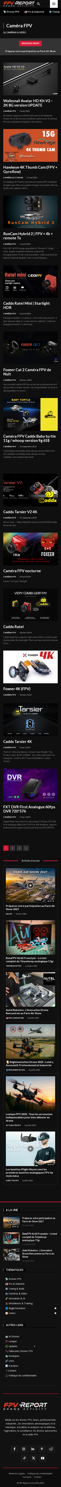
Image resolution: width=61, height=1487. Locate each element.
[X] (33, 1458)
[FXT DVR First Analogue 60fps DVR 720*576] (30, 785)
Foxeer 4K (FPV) (16, 688)
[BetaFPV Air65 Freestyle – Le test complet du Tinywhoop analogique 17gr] (30, 937)
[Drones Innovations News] (19, 4)
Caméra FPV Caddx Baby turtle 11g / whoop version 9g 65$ (29, 438)
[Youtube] (42, 1458)
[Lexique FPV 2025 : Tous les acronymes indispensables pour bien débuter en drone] (30, 1093)
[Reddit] (51, 1449)
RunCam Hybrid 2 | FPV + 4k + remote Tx (28, 235)
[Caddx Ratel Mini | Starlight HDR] (30, 281)
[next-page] (26, 848)
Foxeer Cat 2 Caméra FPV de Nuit (27, 371)
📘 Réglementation (15, 1070)
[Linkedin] (32, 1449)
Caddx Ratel (13, 626)
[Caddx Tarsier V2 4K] (30, 490)
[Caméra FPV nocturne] (30, 549)
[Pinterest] (42, 1449)
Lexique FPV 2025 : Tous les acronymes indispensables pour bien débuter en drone (29, 1117)
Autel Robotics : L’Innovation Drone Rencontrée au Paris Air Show (27, 1011)
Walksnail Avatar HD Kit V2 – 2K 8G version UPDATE (28, 102)
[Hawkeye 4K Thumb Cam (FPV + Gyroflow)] (30, 145)
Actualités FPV (13, 1125)
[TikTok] (24, 1458)
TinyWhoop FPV (13, 966)
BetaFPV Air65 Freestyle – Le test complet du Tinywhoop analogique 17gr (30, 959)
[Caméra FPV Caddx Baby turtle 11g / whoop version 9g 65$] (30, 414)
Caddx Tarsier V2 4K (20, 511)
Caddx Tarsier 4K (17, 741)
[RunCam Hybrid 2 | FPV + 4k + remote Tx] (30, 212)
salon (9, 914)
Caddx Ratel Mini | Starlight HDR (26, 305)
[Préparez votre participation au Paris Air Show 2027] (30, 885)
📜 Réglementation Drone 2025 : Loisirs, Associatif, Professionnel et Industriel (30, 1063)
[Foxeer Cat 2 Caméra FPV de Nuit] (30, 348)
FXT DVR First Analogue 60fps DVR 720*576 (29, 809)
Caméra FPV (9, 111)
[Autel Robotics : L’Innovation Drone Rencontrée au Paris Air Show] (30, 989)
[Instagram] (23, 1449)
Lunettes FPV (12, 1180)
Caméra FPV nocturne (22, 570)
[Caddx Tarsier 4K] (30, 719)
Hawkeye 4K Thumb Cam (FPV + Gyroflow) (30, 169)
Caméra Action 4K (13, 177)
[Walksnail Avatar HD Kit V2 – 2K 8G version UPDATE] (30, 79)
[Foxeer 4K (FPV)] (30, 667)
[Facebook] (14, 1449)
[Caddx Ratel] (30, 604)
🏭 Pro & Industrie (15, 1018)
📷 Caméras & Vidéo (14, 32)
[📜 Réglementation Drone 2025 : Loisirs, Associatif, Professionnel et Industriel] (30, 1041)
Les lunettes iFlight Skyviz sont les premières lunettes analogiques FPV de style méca (29, 1172)
